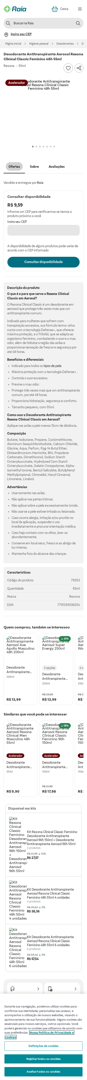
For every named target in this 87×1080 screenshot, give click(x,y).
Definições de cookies (44, 1046)
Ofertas (14, 166)
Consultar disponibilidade (43, 262)
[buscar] (78, 23)
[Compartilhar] (79, 68)
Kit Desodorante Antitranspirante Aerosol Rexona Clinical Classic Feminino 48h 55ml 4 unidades (50, 893)
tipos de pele (52, 366)
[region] (43, 1037)
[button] (43, 111)
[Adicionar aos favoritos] (68, 68)
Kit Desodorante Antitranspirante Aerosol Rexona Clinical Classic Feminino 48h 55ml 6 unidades (50, 941)
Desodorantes (65, 43)
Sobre (34, 166)
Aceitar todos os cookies (43, 1071)
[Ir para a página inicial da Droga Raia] (15, 9)
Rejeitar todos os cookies (43, 1059)
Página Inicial (13, 43)
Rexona (74, 596)
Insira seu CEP (17, 222)
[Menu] (80, 9)
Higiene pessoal (38, 43)
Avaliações (57, 166)
